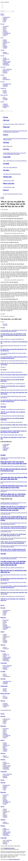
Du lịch (4, 91)
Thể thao (2, 50)
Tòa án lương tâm (6, 33)
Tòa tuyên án (6, 26)
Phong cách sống (4, 95)
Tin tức (2, 13)
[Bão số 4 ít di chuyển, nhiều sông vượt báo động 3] (11, 372)
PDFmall (5, 450)
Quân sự (5, 19)
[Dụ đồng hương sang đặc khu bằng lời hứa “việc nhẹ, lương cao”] (14, 346)
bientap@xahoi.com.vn (9, 848)
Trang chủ (3, 710)
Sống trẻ (2, 101)
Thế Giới (2, 14)
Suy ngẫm (5, 99)
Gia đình (2, 74)
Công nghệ (5, 449)
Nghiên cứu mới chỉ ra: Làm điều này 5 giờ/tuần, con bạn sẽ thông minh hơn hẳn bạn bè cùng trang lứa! (14, 508)
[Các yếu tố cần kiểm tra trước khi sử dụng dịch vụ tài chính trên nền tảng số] (14, 354)
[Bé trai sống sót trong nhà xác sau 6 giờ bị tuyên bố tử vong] (13, 466)
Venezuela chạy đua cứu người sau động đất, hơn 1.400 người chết (14, 478)
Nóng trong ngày (6, 17)
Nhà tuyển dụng (6, 62)
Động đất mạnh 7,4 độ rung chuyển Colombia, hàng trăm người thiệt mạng (14, 462)
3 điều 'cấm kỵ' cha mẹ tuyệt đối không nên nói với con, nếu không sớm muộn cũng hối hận (13, 542)
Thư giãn (5, 92)
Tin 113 (4, 27)
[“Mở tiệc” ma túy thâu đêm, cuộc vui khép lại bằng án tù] (13, 383)
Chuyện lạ (5, 18)
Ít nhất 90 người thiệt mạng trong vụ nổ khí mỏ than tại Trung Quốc (14, 486)
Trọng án (5, 30)
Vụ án (4, 21)
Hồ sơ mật (5, 32)
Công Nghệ (3, 67)
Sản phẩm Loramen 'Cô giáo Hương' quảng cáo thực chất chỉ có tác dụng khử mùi (14, 431)
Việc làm (2, 55)
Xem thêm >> (3, 367)
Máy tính (5, 71)
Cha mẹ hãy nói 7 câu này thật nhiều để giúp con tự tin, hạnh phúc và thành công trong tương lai (14, 527)
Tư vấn (4, 57)
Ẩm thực (5, 90)
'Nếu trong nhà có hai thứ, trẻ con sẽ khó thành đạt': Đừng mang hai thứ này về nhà (13, 534)
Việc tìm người (6, 64)
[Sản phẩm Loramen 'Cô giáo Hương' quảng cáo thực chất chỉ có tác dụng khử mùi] (14, 428)
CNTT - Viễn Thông (7, 69)
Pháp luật (2, 24)
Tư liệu (4, 20)
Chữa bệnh (5, 85)
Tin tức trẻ (5, 103)
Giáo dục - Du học (7, 61)
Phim (4, 44)
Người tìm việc (6, 59)
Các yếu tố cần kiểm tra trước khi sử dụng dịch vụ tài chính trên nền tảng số (14, 357)
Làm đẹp (5, 47)
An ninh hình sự (6, 444)
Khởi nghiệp (5, 63)
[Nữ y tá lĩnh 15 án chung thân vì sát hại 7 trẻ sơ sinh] (12, 434)
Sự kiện (3, 455)
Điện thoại (5, 72)
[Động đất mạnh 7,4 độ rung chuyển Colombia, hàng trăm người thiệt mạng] (14, 458)
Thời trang (5, 46)
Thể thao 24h (6, 53)
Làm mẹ (5, 78)
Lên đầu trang (8, 710)
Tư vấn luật (5, 34)
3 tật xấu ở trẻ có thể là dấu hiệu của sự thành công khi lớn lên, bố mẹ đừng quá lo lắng (14, 518)
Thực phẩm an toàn (7, 83)
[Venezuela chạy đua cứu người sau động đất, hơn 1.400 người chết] (14, 474)
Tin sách (5, 107)
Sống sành (5, 98)
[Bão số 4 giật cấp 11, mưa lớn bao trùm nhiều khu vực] (12, 339)
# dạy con (5, 325)
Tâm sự (4, 77)
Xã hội (4, 446)
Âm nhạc (5, 45)
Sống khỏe (5, 86)
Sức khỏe (2, 81)
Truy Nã (5, 28)
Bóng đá (5, 52)
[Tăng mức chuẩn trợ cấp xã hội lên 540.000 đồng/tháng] (12, 377)
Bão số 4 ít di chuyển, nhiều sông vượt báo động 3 (14, 374)
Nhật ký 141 (5, 445)
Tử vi (4, 97)
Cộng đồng (5, 105)
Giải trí (2, 37)
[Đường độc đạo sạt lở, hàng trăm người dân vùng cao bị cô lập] (14, 360)
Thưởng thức (3, 88)
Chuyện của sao (6, 42)
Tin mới (3, 406)
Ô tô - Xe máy (6, 70)
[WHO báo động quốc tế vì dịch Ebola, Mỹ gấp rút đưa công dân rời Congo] (14, 491)
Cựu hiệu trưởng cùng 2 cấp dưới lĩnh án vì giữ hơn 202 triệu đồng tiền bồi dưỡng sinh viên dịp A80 (13, 335)
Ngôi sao (5, 39)
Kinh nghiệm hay (6, 79)
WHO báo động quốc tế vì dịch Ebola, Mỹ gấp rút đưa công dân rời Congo (13, 495)
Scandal (4, 41)
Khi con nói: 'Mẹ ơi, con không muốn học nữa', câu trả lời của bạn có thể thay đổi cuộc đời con (13, 550)
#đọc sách (5, 324)
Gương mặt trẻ (6, 106)
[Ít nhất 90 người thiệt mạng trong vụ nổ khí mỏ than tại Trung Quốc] (14, 482)
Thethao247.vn (6, 447)
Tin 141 (4, 35)
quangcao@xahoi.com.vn (14, 859)
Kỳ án (4, 29)
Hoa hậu (5, 43)
